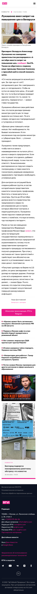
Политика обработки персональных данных (17, 493)
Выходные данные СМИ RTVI (11, 487)
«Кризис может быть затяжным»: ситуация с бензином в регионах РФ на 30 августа (18, 323)
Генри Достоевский (18, 300)
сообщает (22, 63)
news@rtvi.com (20, 525)
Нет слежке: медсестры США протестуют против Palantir (15, 342)
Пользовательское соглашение (12, 490)
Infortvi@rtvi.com (25, 522)
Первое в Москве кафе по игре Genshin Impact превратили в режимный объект (16, 333)
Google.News (8, 545)
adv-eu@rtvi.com (19, 530)
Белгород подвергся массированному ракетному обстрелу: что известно (18, 468)
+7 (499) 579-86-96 (12, 519)
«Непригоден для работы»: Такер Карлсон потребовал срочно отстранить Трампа (17, 357)
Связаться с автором (18, 302)
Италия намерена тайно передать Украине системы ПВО (17, 349)
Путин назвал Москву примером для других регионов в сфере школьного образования (18, 367)
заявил (28, 231)
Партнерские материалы (11, 532)
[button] (34, 3)
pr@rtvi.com (18, 527)
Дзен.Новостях (12, 542)
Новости (6, 12)
